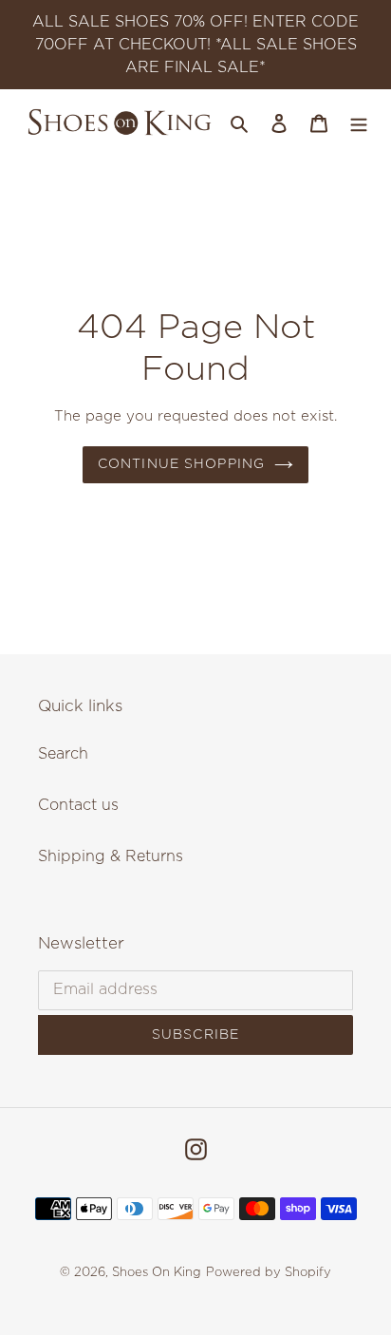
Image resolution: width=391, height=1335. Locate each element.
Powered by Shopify (268, 1273)
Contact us (78, 805)
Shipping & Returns (110, 856)
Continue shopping (181, 464)
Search (63, 754)
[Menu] (359, 122)
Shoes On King (156, 1273)
